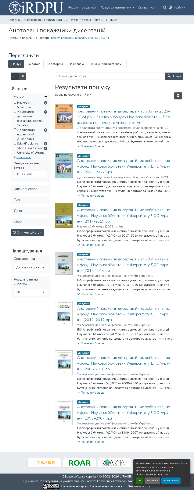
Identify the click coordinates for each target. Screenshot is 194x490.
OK (139, 480)
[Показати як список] (15, 76)
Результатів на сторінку (26, 281)
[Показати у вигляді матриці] (22, 76)
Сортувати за (24, 259)
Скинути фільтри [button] (28, 233)
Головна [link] (14, 20)
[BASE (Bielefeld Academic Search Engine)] (44, 462)
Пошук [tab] (16, 64)
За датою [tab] (33, 64)
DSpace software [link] (73, 476)
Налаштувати (170, 480)
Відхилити (152, 480)
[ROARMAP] (114, 462)
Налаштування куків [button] (74, 486)
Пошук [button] (176, 76)
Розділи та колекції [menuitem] (82, 7)
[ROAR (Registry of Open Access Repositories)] (79, 462)
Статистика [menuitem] (146, 7)
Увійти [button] (179, 7)
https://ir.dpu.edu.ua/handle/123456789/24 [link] (80, 38)
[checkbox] (15, 102)
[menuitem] (117, 7)
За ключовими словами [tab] (106, 64)
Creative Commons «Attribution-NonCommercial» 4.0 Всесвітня (127, 481)
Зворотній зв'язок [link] (139, 486)
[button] (36, 7)
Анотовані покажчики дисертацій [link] (85, 20)
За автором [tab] (55, 64)
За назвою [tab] (76, 64)
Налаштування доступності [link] (107, 486)
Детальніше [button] (22, 157)
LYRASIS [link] (126, 476)
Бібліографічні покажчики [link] (43, 20)
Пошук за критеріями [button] (115, 7)
